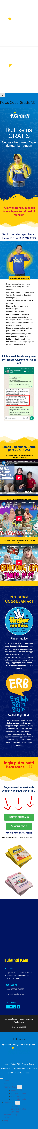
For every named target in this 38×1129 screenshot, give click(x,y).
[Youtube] (11, 1006)
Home (6, 1064)
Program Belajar (28, 1064)
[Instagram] (14, 1006)
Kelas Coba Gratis (18, 1099)
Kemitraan (15, 1106)
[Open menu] (2, 95)
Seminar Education (18, 1109)
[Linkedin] (18, 1006)
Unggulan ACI (6, 1068)
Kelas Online (16, 1096)
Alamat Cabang (19, 1068)
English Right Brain (18, 1093)
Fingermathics (16, 1090)
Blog (35, 1068)
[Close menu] (1, 1078)
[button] (2, 394)
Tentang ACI (15, 1064)
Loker (29, 1068)
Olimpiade (15, 1112)
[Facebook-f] (7, 1006)
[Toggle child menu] (19, 1087)
